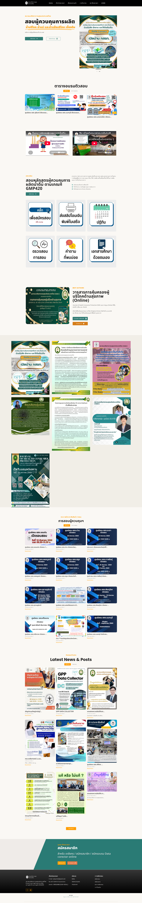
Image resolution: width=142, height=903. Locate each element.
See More (71, 828)
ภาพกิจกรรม (83, 3)
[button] (81, 43)
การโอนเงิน (98, 887)
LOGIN (103, 3)
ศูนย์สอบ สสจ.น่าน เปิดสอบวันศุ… (66, 547)
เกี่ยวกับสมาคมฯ (60, 3)
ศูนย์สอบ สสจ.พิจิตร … (95, 765)
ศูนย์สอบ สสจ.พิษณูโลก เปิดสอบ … (98, 605)
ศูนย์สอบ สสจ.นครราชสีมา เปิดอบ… (99, 117)
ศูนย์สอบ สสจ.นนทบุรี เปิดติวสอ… (97, 634)
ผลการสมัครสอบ (99, 884)
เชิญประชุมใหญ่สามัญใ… (33, 711)
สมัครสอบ (97, 879)
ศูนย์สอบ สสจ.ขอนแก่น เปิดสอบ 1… (36, 547)
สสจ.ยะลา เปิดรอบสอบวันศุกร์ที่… (97, 547)
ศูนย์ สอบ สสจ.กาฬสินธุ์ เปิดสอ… (97, 576)
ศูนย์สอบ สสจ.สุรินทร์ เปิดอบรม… (36, 113)
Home (51, 3)
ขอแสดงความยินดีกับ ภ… (96, 794)
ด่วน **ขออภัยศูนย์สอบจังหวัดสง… (67, 638)
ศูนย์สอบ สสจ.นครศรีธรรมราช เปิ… (67, 605)
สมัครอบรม (98, 882)
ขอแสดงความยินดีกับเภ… (96, 711)
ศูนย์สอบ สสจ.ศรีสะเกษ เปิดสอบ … (36, 634)
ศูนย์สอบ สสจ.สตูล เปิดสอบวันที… (66, 576)
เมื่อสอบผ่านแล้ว (72, 3)
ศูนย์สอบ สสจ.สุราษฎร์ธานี (33, 605)
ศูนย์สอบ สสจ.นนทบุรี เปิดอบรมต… (68, 113)
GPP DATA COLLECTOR (65, 711)
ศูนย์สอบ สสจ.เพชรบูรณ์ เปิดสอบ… (36, 576)
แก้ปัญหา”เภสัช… (62, 816)
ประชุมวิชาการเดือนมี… (32, 816)
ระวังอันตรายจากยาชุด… (64, 764)
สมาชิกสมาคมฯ (94, 3)
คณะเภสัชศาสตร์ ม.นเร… (33, 759)
